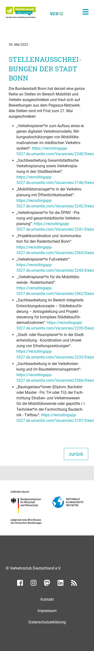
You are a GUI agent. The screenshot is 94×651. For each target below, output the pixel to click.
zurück (76, 454)
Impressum (47, 610)
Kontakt (47, 599)
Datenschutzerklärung (47, 622)
